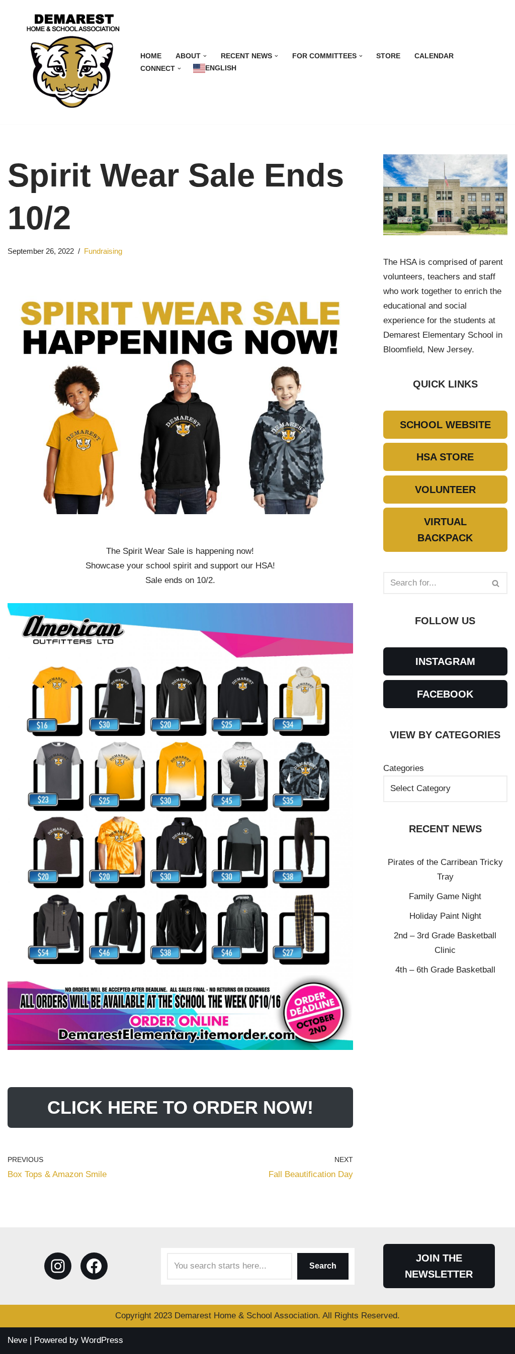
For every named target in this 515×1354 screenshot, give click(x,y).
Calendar (434, 56)
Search (322, 1266)
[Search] (496, 583)
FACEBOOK (445, 694)
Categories (403, 768)
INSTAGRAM (445, 661)
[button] (205, 56)
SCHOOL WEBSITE (445, 424)
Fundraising (103, 251)
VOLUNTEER (445, 489)
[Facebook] (94, 1266)
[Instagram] (57, 1266)
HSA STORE (445, 456)
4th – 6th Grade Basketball (445, 970)
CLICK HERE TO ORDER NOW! (180, 1107)
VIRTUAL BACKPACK (445, 529)
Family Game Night (445, 896)
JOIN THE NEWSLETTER (439, 1266)
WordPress (102, 1340)
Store (388, 56)
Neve (17, 1340)
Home (150, 56)
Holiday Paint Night (445, 916)
